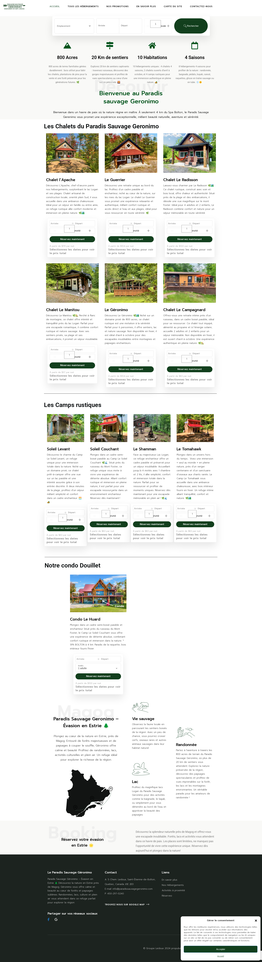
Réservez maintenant (72, 239)
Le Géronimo (116, 310)
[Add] (168, 26)
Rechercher (193, 26)
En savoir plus (169, 879)
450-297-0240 (115, 893)
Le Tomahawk (189, 449)
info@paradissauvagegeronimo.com (133, 889)
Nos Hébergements (173, 885)
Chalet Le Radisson (180, 180)
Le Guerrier (115, 180)
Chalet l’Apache (60, 180)
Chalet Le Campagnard (184, 310)
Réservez (167, 895)
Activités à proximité (173, 890)
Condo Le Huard (85, 619)
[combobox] (74, 26)
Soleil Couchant (104, 449)
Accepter (220, 949)
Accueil (220, 956)
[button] (255, 920)
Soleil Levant (58, 449)
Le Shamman (144, 449)
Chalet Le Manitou (62, 310)
